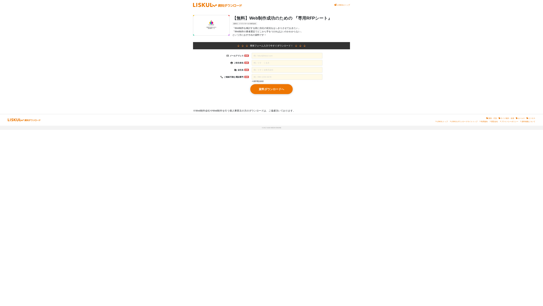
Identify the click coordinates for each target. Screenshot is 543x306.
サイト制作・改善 (507, 118)
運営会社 (494, 122)
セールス (521, 118)
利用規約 (484, 122)
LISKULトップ (343, 5)
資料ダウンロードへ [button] (271, 89)
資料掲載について (528, 122)
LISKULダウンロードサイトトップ (464, 122)
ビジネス (531, 118)
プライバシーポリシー (509, 122)
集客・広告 (492, 118)
